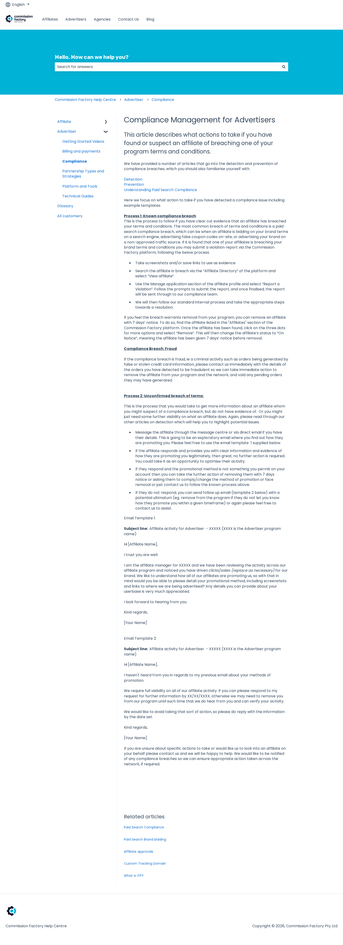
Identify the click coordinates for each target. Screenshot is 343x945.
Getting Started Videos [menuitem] (83, 141)
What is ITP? (134, 875)
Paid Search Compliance (144, 827)
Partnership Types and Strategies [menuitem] (83, 173)
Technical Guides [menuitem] (78, 196)
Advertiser (133, 99)
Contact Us (128, 19)
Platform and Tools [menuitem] (79, 186)
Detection (133, 179)
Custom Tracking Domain (145, 863)
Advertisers (75, 19)
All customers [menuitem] (69, 216)
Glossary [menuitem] (65, 206)
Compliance (163, 99)
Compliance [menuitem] (74, 161)
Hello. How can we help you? (92, 57)
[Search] (283, 66)
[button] (106, 122)
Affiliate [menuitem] (64, 121)
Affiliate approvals (138, 851)
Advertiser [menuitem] (66, 131)
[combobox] (167, 66)
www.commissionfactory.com (305, 19)
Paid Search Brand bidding (145, 839)
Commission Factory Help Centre (85, 99)
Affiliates (50, 19)
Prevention (134, 184)
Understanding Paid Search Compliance (160, 190)
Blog (150, 19)
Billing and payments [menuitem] (81, 151)
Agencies (102, 19)
